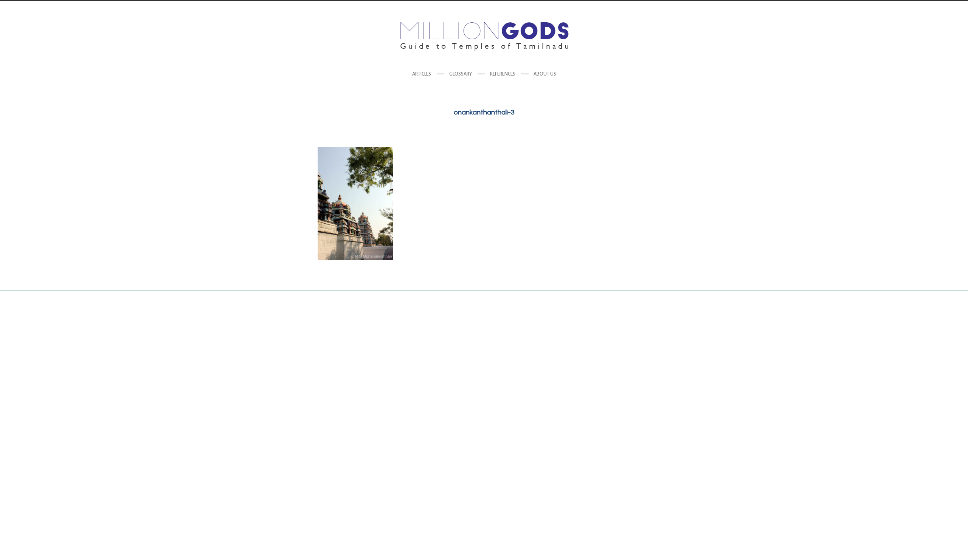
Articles (421, 74)
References (502, 74)
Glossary (460, 74)
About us (545, 74)
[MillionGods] (484, 36)
